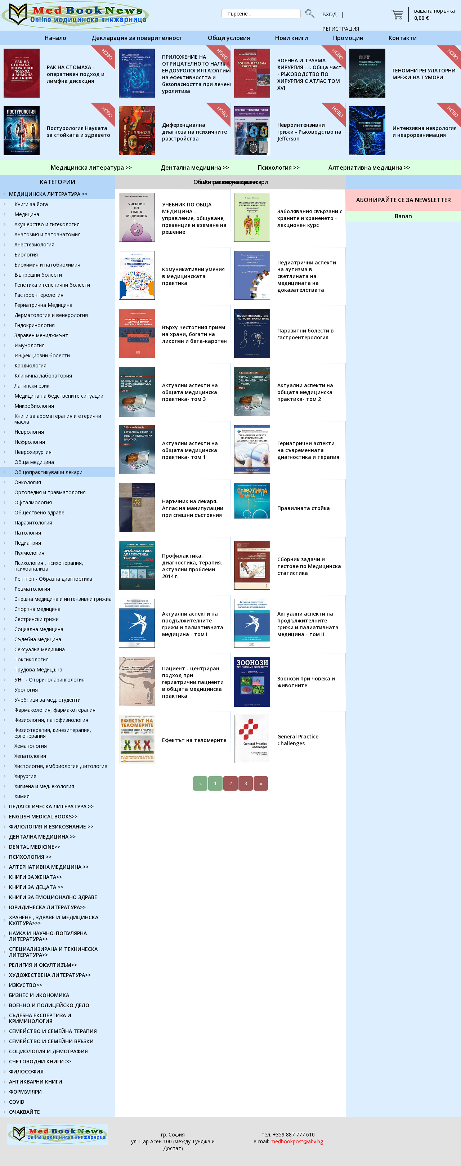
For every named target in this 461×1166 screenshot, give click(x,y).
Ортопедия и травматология (50, 492)
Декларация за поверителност (137, 38)
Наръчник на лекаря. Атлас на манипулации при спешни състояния (192, 508)
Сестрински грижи (36, 619)
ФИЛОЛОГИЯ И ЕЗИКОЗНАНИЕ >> (51, 826)
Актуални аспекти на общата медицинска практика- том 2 (305, 392)
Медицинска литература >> (91, 167)
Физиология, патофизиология (51, 719)
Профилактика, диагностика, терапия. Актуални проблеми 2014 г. (192, 566)
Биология (26, 254)
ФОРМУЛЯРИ (25, 1091)
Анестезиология (34, 244)
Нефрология (29, 441)
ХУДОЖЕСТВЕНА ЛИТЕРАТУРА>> (50, 974)
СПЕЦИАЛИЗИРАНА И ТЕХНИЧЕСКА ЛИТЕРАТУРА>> (53, 952)
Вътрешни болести (38, 274)
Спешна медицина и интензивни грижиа (63, 598)
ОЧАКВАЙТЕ (24, 1111)
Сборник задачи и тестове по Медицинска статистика (309, 566)
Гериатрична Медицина (43, 304)
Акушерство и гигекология (47, 224)
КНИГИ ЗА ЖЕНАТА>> (35, 877)
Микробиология (34, 405)
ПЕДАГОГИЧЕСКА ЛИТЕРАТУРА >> (51, 806)
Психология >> (279, 167)
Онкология (27, 482)
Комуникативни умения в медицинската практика (193, 276)
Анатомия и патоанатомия (47, 234)
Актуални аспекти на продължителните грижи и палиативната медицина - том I (192, 624)
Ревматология (32, 588)
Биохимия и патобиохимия (47, 264)
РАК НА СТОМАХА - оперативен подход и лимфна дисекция (75, 74)
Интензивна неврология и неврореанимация (425, 131)
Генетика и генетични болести (52, 284)
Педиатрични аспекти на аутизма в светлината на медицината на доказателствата (306, 276)
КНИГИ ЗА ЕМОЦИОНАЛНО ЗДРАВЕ (53, 897)
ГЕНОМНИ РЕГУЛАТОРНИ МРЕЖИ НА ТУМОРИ (424, 74)
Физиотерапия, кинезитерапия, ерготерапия (52, 733)
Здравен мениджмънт (41, 335)
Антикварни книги (230, 182)
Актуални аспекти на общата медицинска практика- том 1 (190, 450)
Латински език (31, 385)
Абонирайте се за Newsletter (403, 200)
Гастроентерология (38, 294)
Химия (22, 796)
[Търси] (308, 13)
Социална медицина (38, 629)
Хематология (30, 745)
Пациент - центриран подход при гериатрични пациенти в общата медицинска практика (193, 682)
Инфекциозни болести (42, 355)
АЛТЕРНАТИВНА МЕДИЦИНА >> (49, 866)
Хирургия (25, 776)
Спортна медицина (37, 609)
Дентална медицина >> (195, 167)
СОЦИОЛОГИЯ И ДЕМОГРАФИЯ (48, 1051)
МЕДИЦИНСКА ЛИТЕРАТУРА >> (48, 194)
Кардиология (30, 365)
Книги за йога (31, 204)
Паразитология (33, 522)
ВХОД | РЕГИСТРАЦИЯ (340, 16)
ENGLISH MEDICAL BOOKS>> (43, 816)
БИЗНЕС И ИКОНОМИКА (39, 995)
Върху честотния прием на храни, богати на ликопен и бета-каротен (194, 334)
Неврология (29, 431)
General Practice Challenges (297, 740)
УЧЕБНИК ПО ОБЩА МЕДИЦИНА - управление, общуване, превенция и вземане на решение (194, 218)
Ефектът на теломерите (194, 740)
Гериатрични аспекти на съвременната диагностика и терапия (308, 450)
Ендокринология (34, 325)
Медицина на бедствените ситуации (58, 395)
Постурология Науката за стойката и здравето (78, 131)
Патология (27, 532)
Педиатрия (27, 542)
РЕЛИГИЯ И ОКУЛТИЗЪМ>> (43, 964)
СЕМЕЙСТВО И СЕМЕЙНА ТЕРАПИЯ (53, 1031)
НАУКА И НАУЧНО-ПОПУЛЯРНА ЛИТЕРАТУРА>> (48, 936)
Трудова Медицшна (38, 669)
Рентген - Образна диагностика (53, 578)
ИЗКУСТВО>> (25, 985)
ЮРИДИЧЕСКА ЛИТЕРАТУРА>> (47, 907)
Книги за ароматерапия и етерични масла (57, 418)
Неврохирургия (33, 451)
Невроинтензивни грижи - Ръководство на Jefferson (309, 131)
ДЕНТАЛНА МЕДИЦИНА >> (42, 836)
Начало (55, 38)
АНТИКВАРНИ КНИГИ (35, 1081)
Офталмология (33, 502)
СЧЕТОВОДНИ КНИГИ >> (40, 1061)
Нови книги (291, 38)
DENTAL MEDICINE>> (34, 846)
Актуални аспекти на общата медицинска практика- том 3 (190, 392)
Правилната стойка (303, 508)
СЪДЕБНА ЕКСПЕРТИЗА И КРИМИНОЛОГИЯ (40, 1018)
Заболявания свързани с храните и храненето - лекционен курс (309, 218)
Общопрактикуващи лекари (48, 472)
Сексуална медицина (39, 649)
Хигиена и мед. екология (44, 786)
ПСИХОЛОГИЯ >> (30, 856)
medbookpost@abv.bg (296, 1141)
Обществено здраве (39, 512)
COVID (16, 1101)
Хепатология (30, 755)
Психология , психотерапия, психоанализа (48, 565)
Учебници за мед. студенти (47, 699)
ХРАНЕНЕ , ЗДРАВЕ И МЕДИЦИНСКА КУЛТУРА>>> (53, 920)
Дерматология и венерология (51, 315)
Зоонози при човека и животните (306, 682)
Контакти (403, 38)
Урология (26, 689)
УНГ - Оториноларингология (49, 679)
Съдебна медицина (37, 639)
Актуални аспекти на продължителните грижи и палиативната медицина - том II (308, 624)
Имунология (29, 345)
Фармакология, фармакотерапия (54, 709)
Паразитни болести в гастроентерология (305, 334)
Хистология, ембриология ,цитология (60, 766)
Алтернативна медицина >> (369, 167)
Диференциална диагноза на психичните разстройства (194, 131)
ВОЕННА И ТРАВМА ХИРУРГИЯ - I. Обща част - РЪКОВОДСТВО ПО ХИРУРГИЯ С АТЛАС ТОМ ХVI (309, 74)
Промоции (348, 38)
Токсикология (31, 659)
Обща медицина (34, 462)
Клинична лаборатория (43, 375)
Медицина (26, 214)
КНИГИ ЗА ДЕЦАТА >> (36, 887)
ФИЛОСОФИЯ (26, 1071)
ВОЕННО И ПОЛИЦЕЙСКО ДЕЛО (49, 1005)
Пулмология (29, 552)
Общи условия (229, 38)
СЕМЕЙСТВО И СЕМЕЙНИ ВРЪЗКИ (51, 1041)
